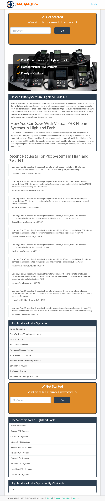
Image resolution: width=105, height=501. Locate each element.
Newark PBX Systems (19, 453)
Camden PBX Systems (19, 431)
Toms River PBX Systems (21, 469)
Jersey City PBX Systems (21, 447)
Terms (49, 498)
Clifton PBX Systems (19, 436)
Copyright (66, 498)
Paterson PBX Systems (20, 463)
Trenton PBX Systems (19, 474)
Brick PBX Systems (18, 425)
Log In (94, 4)
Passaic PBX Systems (19, 458)
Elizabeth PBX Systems (20, 442)
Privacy (57, 498)
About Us (76, 498)
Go (62, 30)
